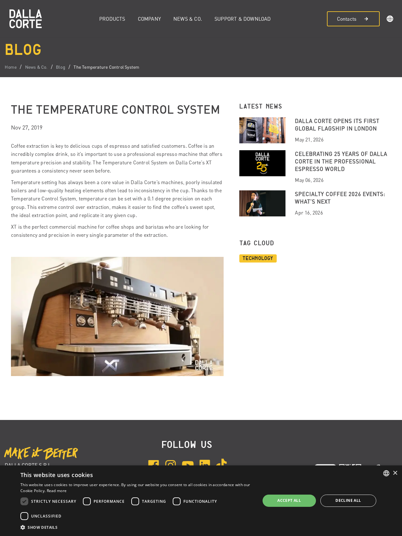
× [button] (395, 473)
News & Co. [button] (187, 19)
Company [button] (149, 19)
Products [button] (112, 19)
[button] (390, 20)
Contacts (347, 19)
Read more (57, 490)
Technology (258, 258)
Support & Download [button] (243, 19)
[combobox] (386, 473)
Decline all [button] (348, 500)
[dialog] (201, 500)
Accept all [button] (289, 500)
